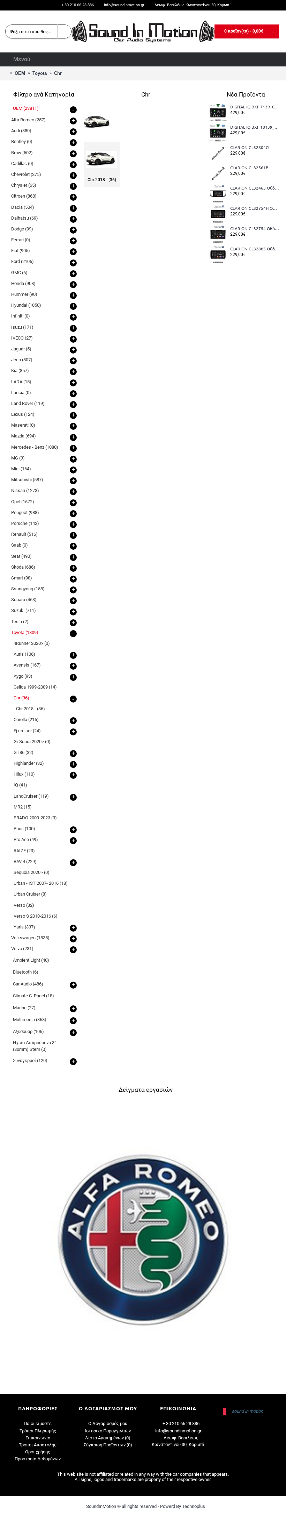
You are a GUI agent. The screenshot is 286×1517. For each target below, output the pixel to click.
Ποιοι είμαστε (38, 1423)
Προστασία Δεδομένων (38, 1458)
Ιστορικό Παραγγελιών (108, 1430)
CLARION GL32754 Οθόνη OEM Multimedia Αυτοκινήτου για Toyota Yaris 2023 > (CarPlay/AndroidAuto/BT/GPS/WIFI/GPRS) (254, 228)
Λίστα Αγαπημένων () (107, 1437)
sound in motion (247, 1411)
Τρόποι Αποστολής (38, 1444)
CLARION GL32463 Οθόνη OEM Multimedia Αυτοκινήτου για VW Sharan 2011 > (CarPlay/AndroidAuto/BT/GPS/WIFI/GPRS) (254, 188)
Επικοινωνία (37, 1437)
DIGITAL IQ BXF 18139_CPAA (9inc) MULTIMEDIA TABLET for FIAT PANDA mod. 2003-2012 (254, 127)
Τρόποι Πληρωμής (38, 1430)
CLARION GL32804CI (249, 147)
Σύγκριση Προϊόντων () (108, 1444)
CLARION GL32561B (249, 167)
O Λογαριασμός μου (107, 1423)
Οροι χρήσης (37, 1451)
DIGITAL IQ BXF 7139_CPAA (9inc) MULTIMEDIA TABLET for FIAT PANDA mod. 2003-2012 (254, 107)
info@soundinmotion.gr (178, 1430)
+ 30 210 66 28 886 (181, 1423)
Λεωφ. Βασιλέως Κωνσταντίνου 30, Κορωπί (178, 1441)
